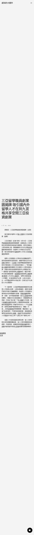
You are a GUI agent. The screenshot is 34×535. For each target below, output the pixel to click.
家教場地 (6, 243)
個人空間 (20, 234)
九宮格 (14, 263)
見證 (19, 313)
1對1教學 (4, 276)
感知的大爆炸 (7, 3)
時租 (7, 304)
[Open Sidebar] (29, 530)
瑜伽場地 (3, 333)
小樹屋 (5, 267)
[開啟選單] (31, 3)
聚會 (9, 280)
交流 (1, 335)
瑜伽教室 (17, 274)
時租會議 (23, 293)
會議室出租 (6, 302)
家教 (16, 252)
